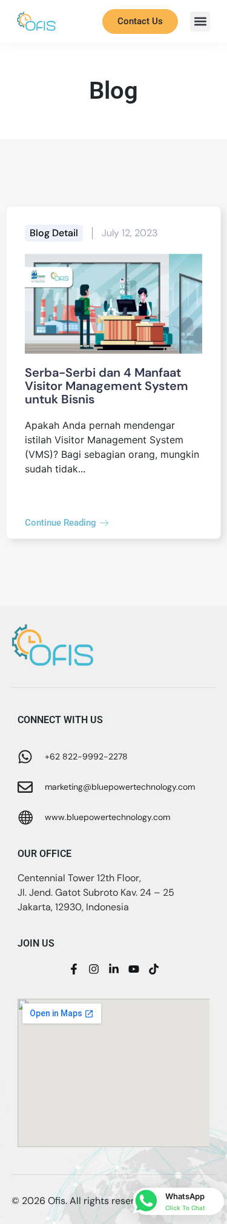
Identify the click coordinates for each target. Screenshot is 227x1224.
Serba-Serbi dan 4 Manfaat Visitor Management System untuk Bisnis (106, 386)
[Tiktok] (153, 969)
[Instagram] (93, 969)
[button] (200, 21)
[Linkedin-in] (113, 969)
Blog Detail (54, 233)
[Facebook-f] (73, 969)
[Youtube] (133, 969)
